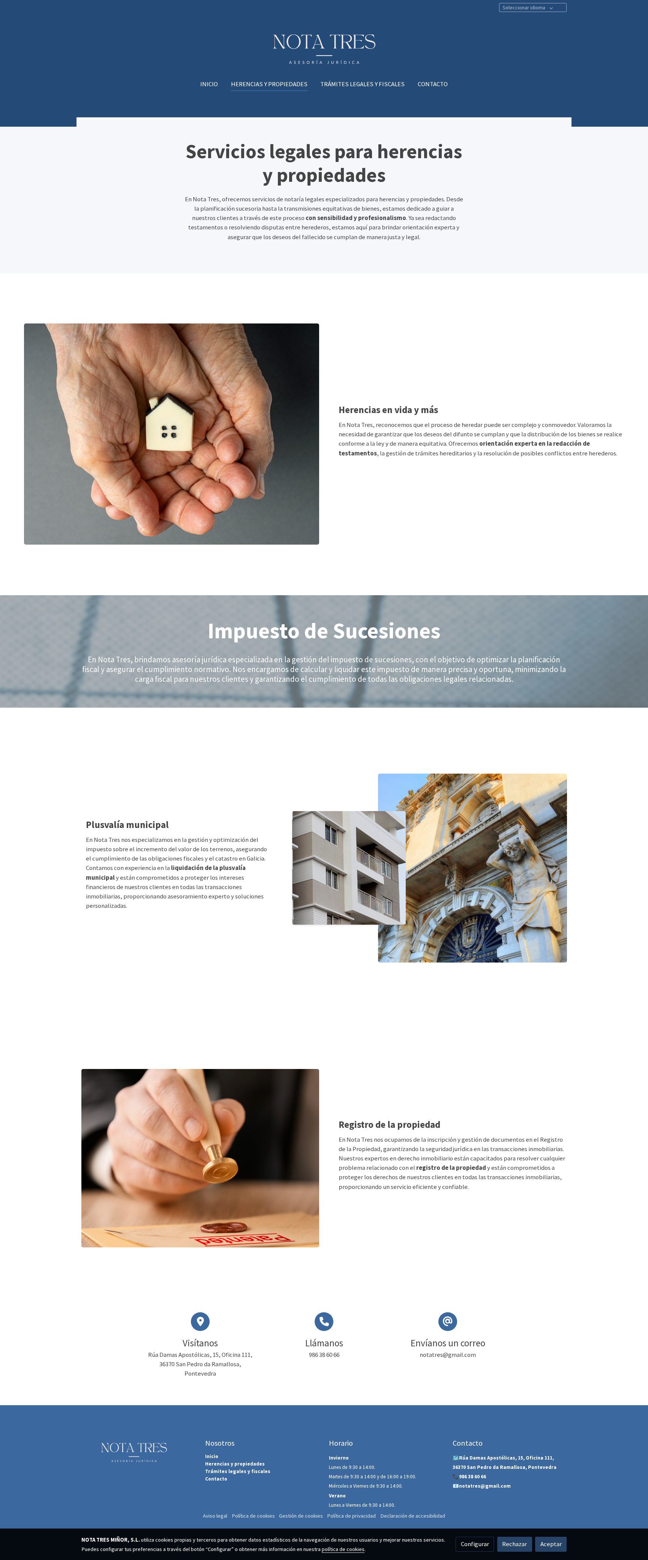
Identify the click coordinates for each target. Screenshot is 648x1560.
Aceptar (551, 1544)
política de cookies (343, 1549)
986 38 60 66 (472, 1476)
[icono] (200, 1321)
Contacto (216, 1479)
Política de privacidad (351, 1515)
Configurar (475, 1544)
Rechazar (514, 1544)
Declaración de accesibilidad (412, 1515)
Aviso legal (215, 1515)
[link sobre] (138, 1450)
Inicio (211, 1456)
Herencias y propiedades (235, 1464)
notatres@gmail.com (485, 1486)
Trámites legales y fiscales (237, 1471)
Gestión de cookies (301, 1515)
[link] (324, 45)
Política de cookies (253, 1515)
